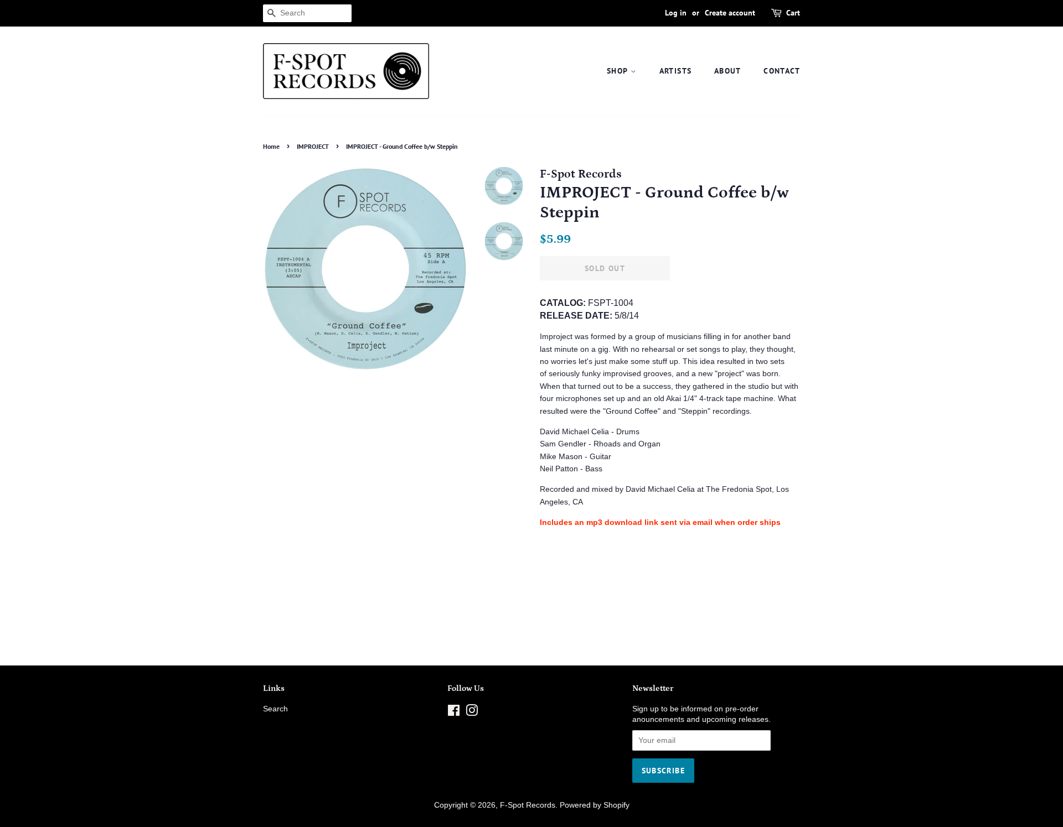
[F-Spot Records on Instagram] (472, 713)
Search (275, 709)
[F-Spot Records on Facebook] (453, 713)
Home (271, 146)
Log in (676, 13)
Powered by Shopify (594, 805)
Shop (619, 71)
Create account (730, 13)
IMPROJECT (313, 146)
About (727, 71)
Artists (675, 71)
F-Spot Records (527, 805)
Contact (781, 71)
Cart (793, 13)
